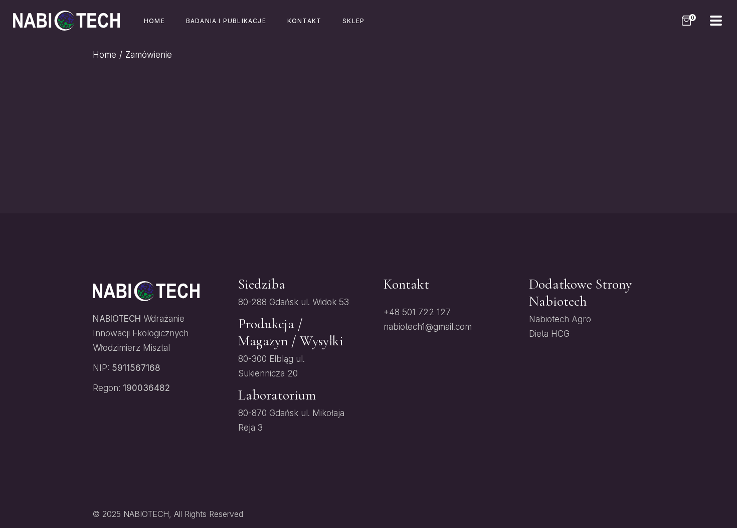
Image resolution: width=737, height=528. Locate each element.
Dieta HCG (549, 334)
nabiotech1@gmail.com (428, 327)
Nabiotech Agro (560, 319)
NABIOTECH (146, 514)
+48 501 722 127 (417, 312)
